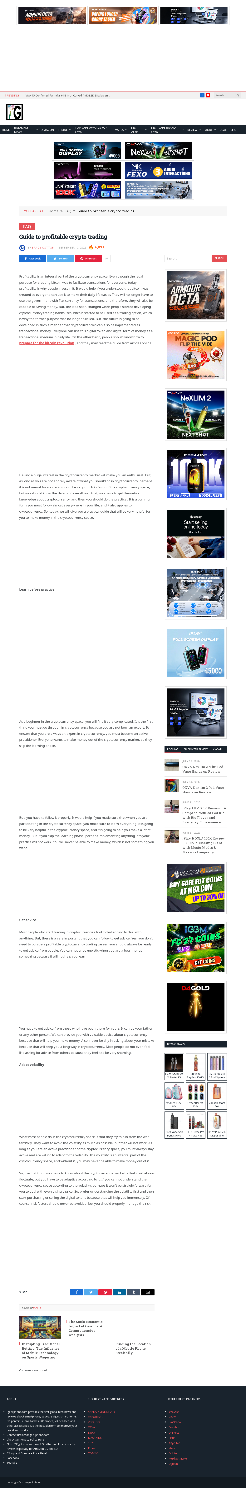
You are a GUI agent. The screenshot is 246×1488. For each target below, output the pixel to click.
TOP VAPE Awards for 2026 (91, 130)
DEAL (223, 130)
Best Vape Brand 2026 (163, 130)
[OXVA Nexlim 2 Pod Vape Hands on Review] (172, 785)
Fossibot (174, 1427)
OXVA (91, 1427)
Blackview (175, 1422)
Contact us (13, 1435)
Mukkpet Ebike (178, 1458)
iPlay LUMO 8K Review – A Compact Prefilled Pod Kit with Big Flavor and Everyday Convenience (204, 815)
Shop (234, 130)
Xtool (172, 1448)
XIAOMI (217, 749)
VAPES (119, 130)
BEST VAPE (134, 130)
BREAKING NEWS (21, 130)
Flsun (172, 1438)
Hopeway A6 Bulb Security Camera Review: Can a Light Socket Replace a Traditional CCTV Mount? (69, 95)
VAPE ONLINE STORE (101, 1411)
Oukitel (173, 1453)
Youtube (12, 1462)
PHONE (63, 130)
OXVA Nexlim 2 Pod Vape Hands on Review (203, 789)
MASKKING (95, 1438)
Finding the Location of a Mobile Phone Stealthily (133, 1348)
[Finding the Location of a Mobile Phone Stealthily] (134, 1327)
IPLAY (91, 1448)
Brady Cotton (43, 247)
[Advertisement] (123, 58)
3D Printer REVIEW (196, 749)
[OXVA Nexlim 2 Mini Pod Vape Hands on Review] (172, 765)
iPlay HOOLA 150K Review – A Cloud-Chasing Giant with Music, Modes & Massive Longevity (203, 845)
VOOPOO (94, 1422)
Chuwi (172, 1417)
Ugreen (173, 1464)
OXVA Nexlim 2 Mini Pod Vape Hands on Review (202, 769)
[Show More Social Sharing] (107, 258)
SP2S (91, 1443)
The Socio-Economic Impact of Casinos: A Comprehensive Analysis (85, 1328)
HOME (6, 130)
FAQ (27, 226)
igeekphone (34, 1482)
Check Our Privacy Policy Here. (26, 1439)
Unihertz (174, 1432)
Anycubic (174, 1443)
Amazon (48, 130)
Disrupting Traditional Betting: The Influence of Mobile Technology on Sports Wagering (41, 1350)
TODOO (93, 1453)
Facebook (13, 1458)
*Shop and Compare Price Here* (27, 1453)
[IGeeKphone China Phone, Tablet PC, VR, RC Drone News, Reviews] (14, 112)
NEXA (91, 1432)
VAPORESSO (96, 1417)
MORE (208, 130)
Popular (173, 749)
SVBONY (174, 1411)
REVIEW (192, 130)
